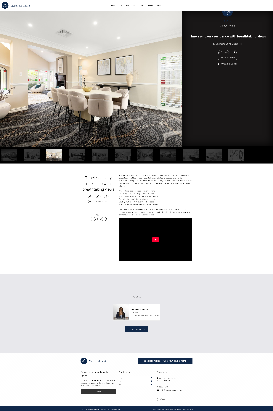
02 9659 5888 (163, 387)
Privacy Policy (157, 409)
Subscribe (97, 392)
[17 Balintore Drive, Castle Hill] (91, 79)
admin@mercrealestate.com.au (170, 390)
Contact (160, 5)
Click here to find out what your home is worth (165, 361)
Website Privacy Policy (169, 409)
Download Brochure (228, 64)
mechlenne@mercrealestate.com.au (145, 315)
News (142, 5)
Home (112, 5)
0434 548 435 (136, 313)
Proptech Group (189, 409)
